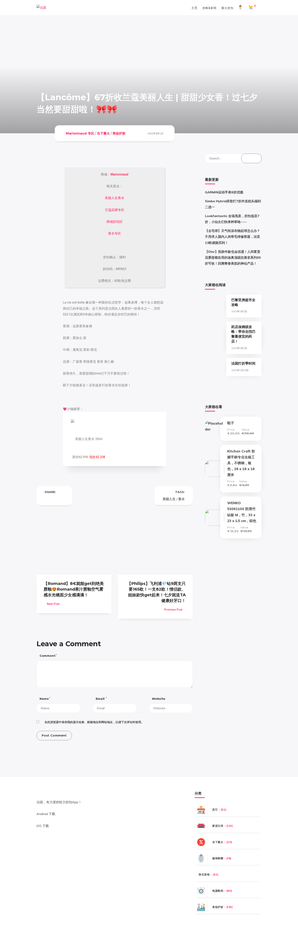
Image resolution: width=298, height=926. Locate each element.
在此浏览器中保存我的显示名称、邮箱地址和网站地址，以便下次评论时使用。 (94, 722)
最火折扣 (227, 7)
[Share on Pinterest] (62, 499)
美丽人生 (169, 499)
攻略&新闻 (209, 7)
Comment (48, 656)
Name (45, 699)
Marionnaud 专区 (80, 133)
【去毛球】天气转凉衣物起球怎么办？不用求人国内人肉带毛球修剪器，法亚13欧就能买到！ (232, 236)
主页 (194, 7)
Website (158, 699)
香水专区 (114, 233)
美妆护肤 (119, 133)
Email (101, 699)
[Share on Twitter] (54, 499)
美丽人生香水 (114, 198)
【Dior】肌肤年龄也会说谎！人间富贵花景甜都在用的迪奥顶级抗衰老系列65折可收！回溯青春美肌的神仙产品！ (233, 257)
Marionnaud (119, 174)
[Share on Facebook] (46, 499)
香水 (181, 499)
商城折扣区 (114, 222)
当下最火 (103, 133)
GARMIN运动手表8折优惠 (224, 192)
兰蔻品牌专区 (114, 210)
